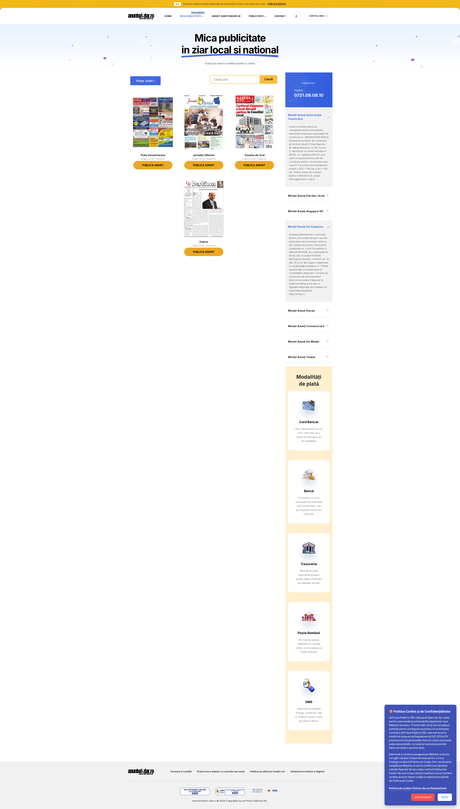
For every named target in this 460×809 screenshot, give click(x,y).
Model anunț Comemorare (306, 326)
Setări (444, 797)
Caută (268, 79)
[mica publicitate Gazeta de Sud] (254, 122)
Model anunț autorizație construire (305, 116)
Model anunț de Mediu (303, 341)
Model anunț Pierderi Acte (306, 195)
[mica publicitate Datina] (204, 209)
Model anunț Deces (301, 310)
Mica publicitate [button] (192, 15)
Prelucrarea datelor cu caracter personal (221, 771)
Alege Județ (144, 81)
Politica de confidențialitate (429, 788)
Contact (280, 16)
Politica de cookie (400, 788)
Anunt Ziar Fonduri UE (226, 16)
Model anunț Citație (301, 357)
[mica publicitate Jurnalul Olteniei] (204, 122)
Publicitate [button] (256, 16)
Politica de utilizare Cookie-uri (267, 771)
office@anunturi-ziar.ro (302, 179)
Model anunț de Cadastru (305, 226)
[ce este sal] (230, 791)
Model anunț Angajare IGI (305, 211)
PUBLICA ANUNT (277, 4)
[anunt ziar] (141, 16)
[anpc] (195, 791)
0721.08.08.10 (308, 95)
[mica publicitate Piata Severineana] (153, 122)
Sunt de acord (423, 797)
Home (168, 16)
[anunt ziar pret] (296, 16)
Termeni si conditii (181, 771)
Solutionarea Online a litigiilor (307, 771)
